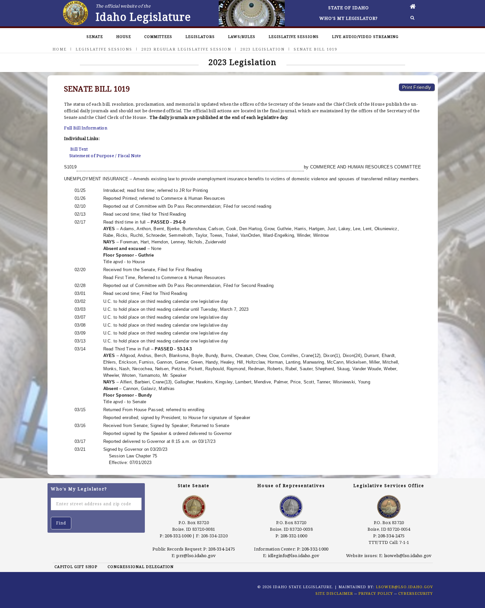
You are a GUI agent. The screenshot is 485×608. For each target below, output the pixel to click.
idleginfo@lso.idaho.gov (294, 555)
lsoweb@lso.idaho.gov (408, 555)
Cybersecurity (415, 593)
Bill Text (79, 149)
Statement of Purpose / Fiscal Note (105, 156)
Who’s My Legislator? (348, 18)
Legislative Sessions (294, 36)
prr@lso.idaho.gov (196, 555)
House (123, 36)
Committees (158, 36)
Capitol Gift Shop (75, 566)
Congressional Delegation (141, 566)
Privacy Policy (375, 593)
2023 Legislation (262, 49)
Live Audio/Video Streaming (365, 36)
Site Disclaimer (334, 593)
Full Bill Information (85, 128)
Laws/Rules (241, 36)
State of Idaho (348, 8)
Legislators (200, 36)
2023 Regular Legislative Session (186, 49)
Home (59, 49)
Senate (94, 36)
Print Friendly (416, 87)
